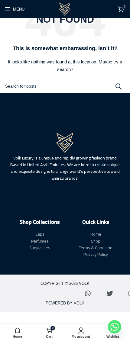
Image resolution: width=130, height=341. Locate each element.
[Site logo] (65, 8)
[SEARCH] (118, 86)
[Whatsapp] (88, 293)
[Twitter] (109, 293)
